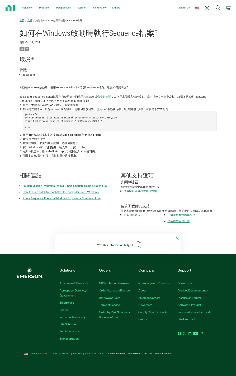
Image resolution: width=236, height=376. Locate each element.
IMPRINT (65, 353)
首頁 (22, 20)
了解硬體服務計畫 (179, 221)
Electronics (67, 302)
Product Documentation (193, 290)
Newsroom (145, 305)
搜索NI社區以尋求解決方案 (140, 191)
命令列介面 (104, 97)
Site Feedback (187, 319)
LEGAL (54, 353)
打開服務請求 (132, 215)
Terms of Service (109, 305)
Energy (64, 310)
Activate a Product (189, 305)
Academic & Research (74, 283)
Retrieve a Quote (109, 297)
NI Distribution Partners (114, 283)
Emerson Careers (149, 297)
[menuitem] (28, 8)
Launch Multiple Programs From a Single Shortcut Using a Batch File (65, 186)
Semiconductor (69, 331)
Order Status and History (115, 290)
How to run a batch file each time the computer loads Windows (61, 192)
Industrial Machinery (73, 317)
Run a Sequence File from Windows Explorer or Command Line (62, 198)
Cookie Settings (94, 353)
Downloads (185, 283)
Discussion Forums (189, 297)
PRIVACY (77, 353)
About (142, 290)
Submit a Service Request (194, 312)
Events (142, 319)
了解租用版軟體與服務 (181, 215)
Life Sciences (68, 324)
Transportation (69, 338)
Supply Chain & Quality (153, 312)
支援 (29, 20)
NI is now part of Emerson (154, 283)
